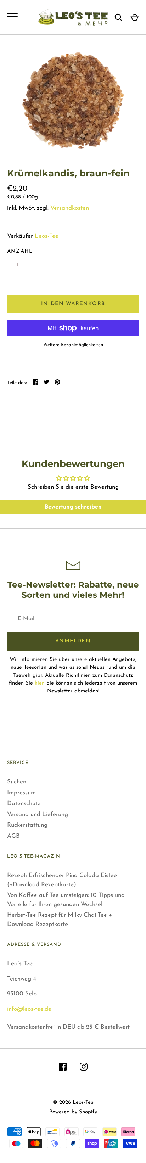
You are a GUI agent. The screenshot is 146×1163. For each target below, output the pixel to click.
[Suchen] (118, 17)
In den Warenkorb (73, 304)
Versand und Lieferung (37, 814)
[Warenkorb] (134, 17)
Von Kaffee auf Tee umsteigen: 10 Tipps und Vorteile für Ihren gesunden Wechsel (66, 900)
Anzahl (20, 251)
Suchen (16, 782)
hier (39, 683)
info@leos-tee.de (29, 1009)
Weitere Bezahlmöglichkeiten (73, 345)
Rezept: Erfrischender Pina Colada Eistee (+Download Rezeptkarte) (62, 880)
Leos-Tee (46, 236)
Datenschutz (23, 803)
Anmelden (73, 641)
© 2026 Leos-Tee (73, 1102)
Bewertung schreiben (73, 507)
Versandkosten (69, 208)
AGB (13, 836)
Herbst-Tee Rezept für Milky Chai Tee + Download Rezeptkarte (59, 919)
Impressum (21, 793)
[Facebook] (63, 1068)
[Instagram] (84, 1068)
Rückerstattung (27, 825)
